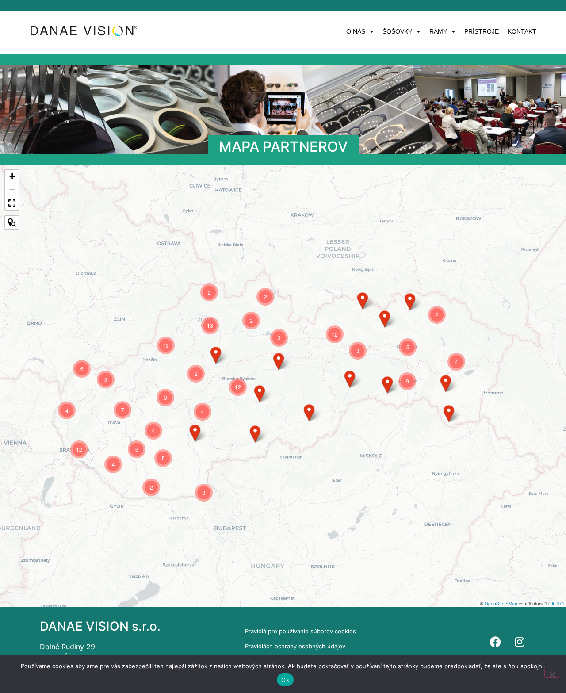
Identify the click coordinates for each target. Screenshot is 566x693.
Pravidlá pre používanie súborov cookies (300, 631)
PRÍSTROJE (481, 31)
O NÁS (355, 31)
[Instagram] (520, 642)
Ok (285, 679)
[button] (360, 31)
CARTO (556, 604)
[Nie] (551, 674)
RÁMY (438, 31)
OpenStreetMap (501, 604)
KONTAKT (522, 31)
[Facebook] (495, 642)
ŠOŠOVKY (397, 31)
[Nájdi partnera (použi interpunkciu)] (12, 222)
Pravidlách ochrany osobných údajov (295, 646)
